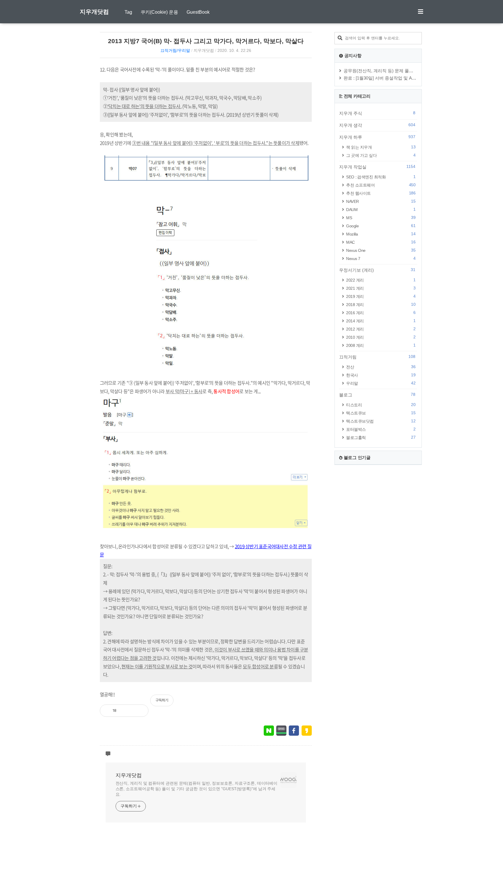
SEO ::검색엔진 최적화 (380, 176)
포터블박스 (380, 429)
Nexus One (380, 250)
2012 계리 (380, 328)
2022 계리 (380, 279)
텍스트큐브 (380, 412)
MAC (380, 242)
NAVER (380, 201)
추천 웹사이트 (380, 193)
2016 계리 (380, 312)
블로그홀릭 (380, 437)
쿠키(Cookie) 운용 (159, 12)
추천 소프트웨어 (380, 184)
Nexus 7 (380, 258)
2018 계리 (380, 304)
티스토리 (380, 404)
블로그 (377, 394)
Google (380, 225)
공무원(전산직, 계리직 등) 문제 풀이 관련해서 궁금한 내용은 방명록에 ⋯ (414, 70)
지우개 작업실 (377, 166)
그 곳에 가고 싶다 (380, 155)
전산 (380, 366)
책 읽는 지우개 (380, 147)
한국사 (380, 375)
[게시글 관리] (139, 710)
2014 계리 (380, 320)
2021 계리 (380, 288)
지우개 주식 (377, 113)
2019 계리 (380, 296)
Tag (128, 12)
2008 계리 (380, 345)
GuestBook (198, 12)
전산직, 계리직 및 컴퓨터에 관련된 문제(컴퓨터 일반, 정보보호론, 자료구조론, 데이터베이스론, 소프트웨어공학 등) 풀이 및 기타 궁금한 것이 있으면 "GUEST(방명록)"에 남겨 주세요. (196, 789)
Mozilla (380, 233)
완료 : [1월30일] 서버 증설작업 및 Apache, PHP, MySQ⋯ (398, 77)
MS (380, 217)
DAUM (380, 209)
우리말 (380, 383)
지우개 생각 (377, 125)
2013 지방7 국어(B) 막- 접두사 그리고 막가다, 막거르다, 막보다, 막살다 (206, 41)
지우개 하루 (377, 137)
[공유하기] (127, 710)
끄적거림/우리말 (175, 50)
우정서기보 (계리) (377, 270)
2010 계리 (380, 337)
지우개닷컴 (94, 11)
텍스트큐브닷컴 (380, 421)
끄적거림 (377, 356)
